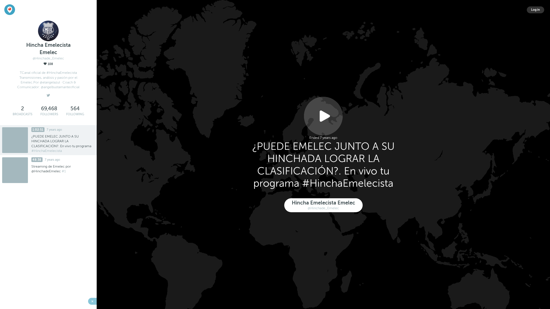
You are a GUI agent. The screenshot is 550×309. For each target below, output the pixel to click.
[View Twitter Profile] (48, 94)
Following (75, 114)
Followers (49, 114)
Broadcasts (22, 114)
